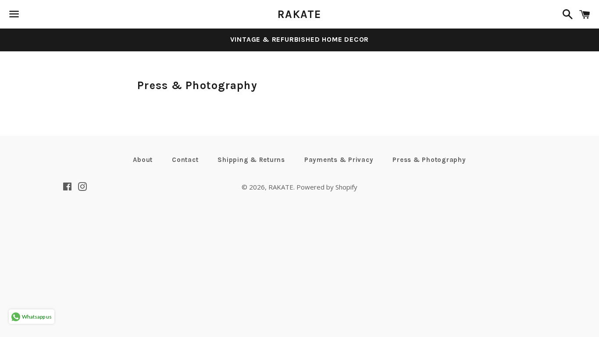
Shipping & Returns (251, 160)
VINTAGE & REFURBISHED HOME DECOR (299, 39)
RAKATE (299, 14)
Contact (185, 160)
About (143, 160)
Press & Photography (429, 160)
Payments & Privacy (339, 160)
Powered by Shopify (326, 187)
